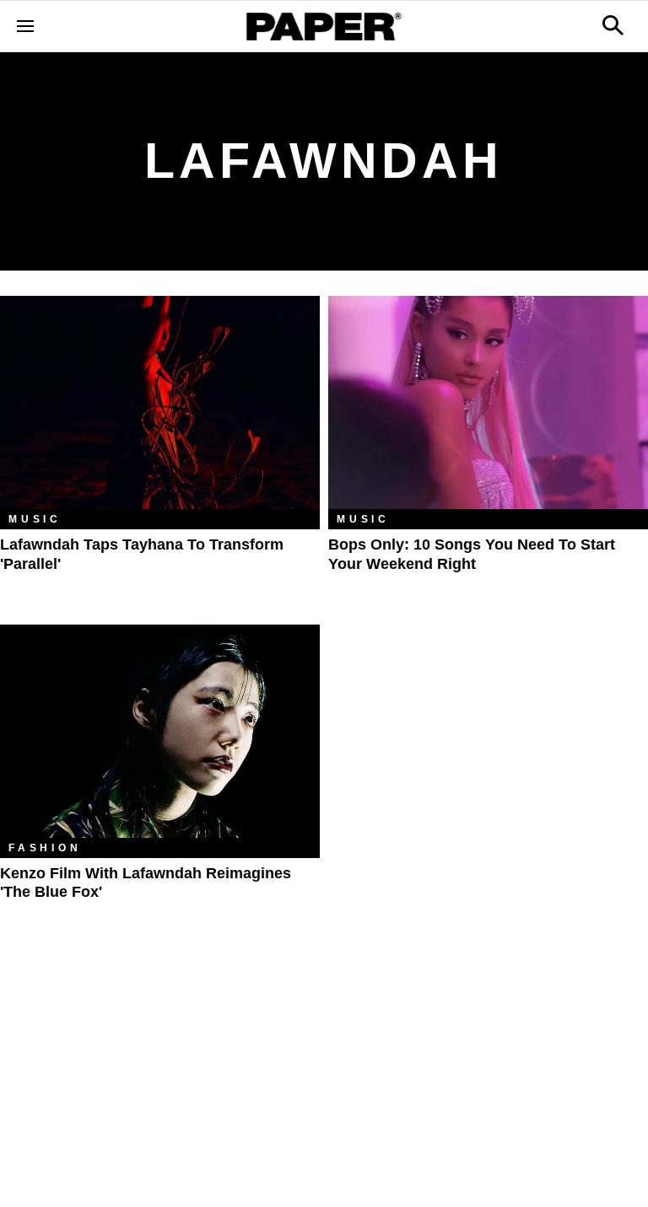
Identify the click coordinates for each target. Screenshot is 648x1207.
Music (35, 519)
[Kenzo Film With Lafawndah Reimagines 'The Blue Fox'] (160, 731)
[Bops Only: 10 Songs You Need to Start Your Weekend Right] (488, 402)
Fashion (45, 848)
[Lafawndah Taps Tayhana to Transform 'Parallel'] (160, 402)
